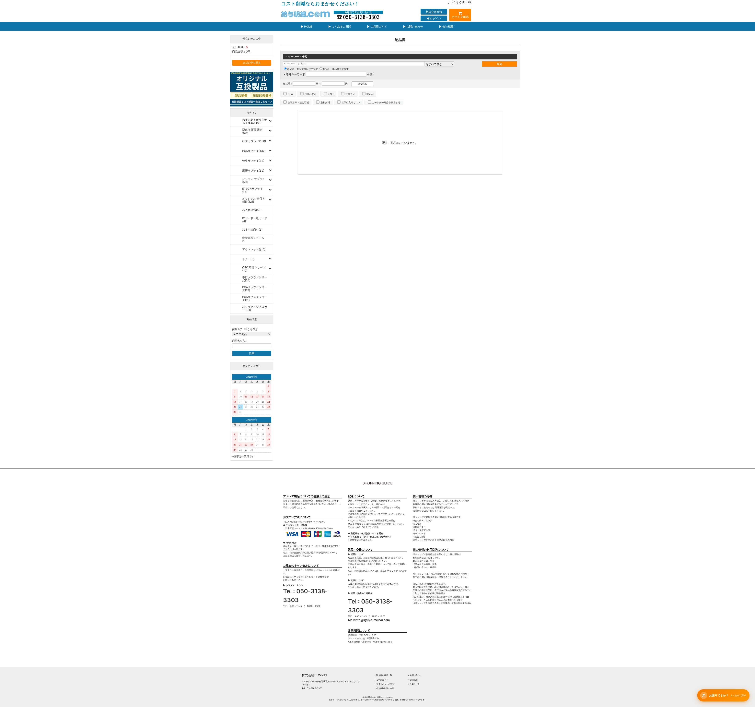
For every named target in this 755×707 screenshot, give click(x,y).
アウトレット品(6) (253, 249)
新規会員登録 (434, 11)
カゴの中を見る (252, 62)
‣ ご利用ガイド (381, 679)
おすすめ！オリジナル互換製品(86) (254, 121)
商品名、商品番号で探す (336, 68)
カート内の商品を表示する (386, 102)
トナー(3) (248, 259)
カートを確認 (460, 16)
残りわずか (310, 93)
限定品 (370, 93)
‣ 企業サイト (414, 684)
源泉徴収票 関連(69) (252, 131)
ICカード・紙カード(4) (254, 219)
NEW (290, 93)
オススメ (350, 93)
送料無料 (325, 102)
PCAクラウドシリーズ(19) (254, 288)
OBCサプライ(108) (254, 141)
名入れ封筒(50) (251, 210)
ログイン (435, 18)
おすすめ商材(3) (252, 229)
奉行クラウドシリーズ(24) (254, 278)
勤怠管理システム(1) (253, 239)
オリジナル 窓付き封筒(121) (253, 200)
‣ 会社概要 (413, 679)
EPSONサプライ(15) (252, 190)
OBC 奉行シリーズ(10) (253, 269)
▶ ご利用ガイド (377, 26)
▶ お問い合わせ (413, 26)
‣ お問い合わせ (415, 675)
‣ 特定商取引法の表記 (384, 688)
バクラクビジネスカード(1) (254, 308)
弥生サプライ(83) (253, 160)
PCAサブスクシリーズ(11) (254, 298)
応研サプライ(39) (253, 170)
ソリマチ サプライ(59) (253, 180)
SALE (331, 93)
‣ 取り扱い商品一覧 (383, 675)
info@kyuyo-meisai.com (372, 620)
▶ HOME (306, 26)
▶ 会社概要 (446, 26)
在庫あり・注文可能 (298, 102)
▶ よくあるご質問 (339, 26)
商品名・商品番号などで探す (302, 68)
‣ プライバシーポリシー (385, 684)
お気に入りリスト (351, 102)
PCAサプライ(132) (253, 150)
